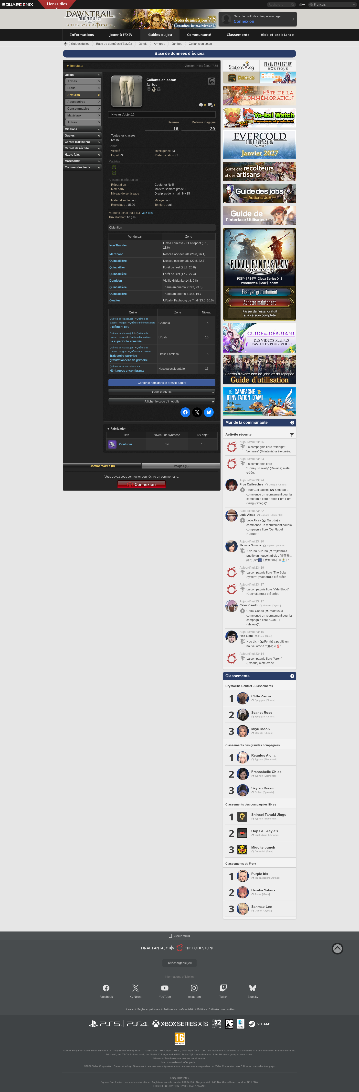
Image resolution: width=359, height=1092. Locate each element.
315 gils (147, 213)
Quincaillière (118, 261)
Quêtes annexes (119, 366)
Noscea (135, 366)
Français (320, 4)
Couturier (125, 444)
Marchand (116, 254)
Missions (71, 129)
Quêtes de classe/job (122, 318)
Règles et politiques (148, 1009)
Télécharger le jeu (180, 963)
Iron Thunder (118, 245)
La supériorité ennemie (126, 341)
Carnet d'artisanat (77, 142)
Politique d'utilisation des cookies (215, 1009)
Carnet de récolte (77, 148)
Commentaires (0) (102, 466)
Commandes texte (77, 167)
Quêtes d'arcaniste (140, 351)
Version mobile (182, 936)
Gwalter (114, 300)
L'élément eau (119, 327)
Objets (69, 75)
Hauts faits (72, 154)
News (137, 997)
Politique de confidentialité (178, 1009)
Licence (129, 1009)
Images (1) (181, 466)
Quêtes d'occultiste (140, 337)
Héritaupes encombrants (127, 370)
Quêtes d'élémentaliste (142, 322)
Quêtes (70, 135)
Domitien (115, 280)
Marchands (72, 161)
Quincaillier (117, 267)
